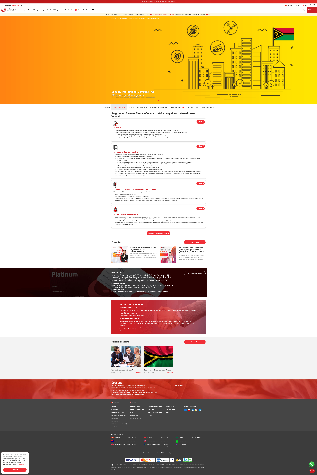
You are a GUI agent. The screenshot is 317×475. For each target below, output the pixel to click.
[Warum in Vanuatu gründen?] (126, 356)
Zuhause (113, 18)
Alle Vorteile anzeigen (195, 273)
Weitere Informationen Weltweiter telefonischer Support (158, 453)
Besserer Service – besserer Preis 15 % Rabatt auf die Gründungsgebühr (143, 249)
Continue (15, 469)
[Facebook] (185, 409)
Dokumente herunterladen (155, 406)
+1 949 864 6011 (157, 446)
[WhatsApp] (312, 464)
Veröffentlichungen (176, 107)
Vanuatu (143, 18)
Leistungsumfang (142, 107)
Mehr (93, 10)
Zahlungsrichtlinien (135, 406)
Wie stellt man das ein (153, 18)
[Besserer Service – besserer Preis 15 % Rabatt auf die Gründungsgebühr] (119, 254)
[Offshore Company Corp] (8, 10)
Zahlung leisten (170, 406)
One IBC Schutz (134, 415)
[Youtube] (189, 409)
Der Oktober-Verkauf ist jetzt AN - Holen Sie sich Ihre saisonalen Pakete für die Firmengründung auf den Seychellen (192, 250)
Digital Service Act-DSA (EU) (119, 424)
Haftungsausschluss (155, 14)
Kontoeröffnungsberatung (36, 10)
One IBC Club (67, 10)
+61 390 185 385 (125, 441)
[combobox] (305, 5)
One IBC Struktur (170, 409)
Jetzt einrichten (312, 10)
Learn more (21, 464)
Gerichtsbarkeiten (133, 18)
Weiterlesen (138, 372)
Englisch (208, 14)
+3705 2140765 (15, 5)
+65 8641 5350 (183, 441)
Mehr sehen (195, 242)
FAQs (196, 107)
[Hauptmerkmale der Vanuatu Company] (158, 356)
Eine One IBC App (83, 10)
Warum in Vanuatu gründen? (122, 370)
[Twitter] (199, 409)
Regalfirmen (151, 409)
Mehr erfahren (178, 385)
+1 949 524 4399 (157, 441)
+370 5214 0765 (190, 437)
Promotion (190, 107)
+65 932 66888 (182, 444)
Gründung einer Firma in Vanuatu (158, 233)
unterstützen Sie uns (168, 14)
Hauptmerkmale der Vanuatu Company (158, 370)
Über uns (113, 406)
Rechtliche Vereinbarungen (118, 415)
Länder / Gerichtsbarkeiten (155, 412)
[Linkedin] (192, 409)
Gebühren (131, 107)
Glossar (150, 415)
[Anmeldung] (314, 5)
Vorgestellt (106, 107)
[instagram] (196, 409)
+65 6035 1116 (157, 437)
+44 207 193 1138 (125, 444)
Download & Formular (207, 107)
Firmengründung (20, 10)
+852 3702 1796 (125, 437)
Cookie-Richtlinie (116, 427)
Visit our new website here (167, 1)
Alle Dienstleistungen (53, 10)
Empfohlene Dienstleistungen (158, 107)
